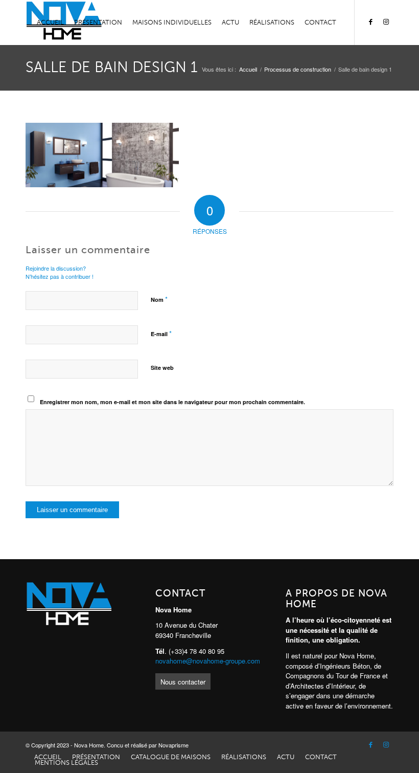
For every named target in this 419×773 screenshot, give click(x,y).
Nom (159, 299)
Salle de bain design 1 (112, 67)
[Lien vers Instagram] (385, 22)
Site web (162, 367)
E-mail (161, 333)
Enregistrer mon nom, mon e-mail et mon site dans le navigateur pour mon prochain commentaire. (172, 402)
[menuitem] (50, 22)
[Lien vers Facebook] (370, 22)
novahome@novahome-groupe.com (207, 661)
